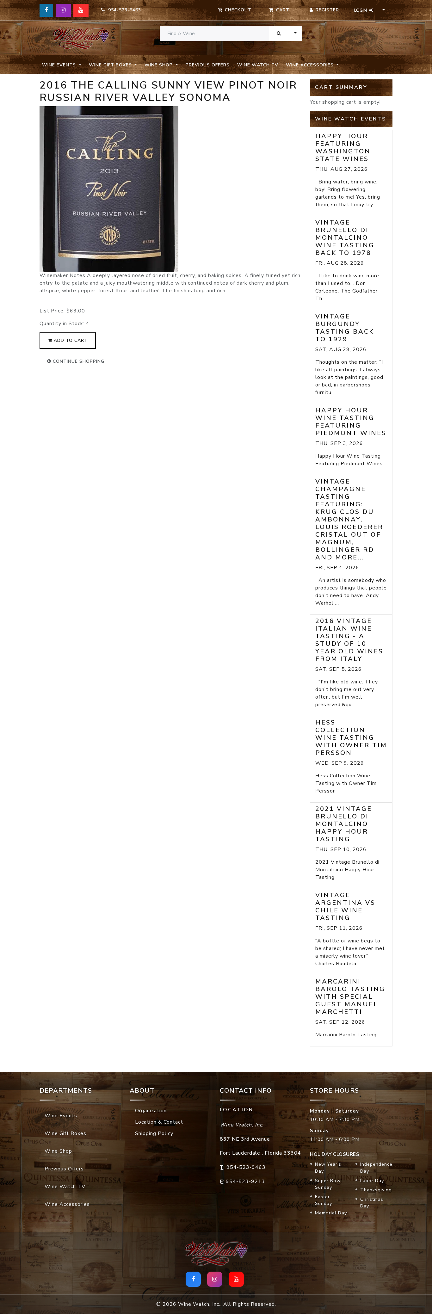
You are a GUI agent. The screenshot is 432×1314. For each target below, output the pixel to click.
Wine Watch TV (257, 65)
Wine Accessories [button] (310, 65)
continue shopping (77, 361)
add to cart (70, 340)
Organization (151, 1110)
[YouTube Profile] (81, 10)
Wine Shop (58, 1151)
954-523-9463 (123, 10)
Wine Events (61, 1115)
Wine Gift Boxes (65, 1133)
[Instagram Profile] (63, 10)
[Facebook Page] (46, 10)
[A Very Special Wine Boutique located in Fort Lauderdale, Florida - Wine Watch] (81, 38)
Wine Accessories (67, 1204)
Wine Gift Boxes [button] (111, 65)
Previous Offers (208, 65)
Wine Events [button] (59, 65)
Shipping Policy (154, 1133)
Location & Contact (159, 1122)
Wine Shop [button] (159, 65)
